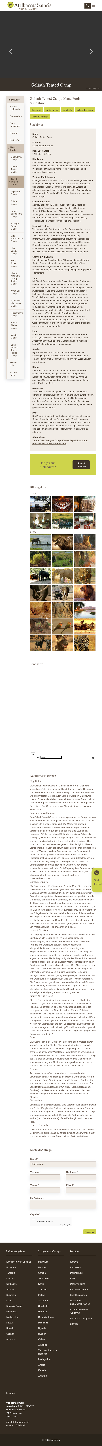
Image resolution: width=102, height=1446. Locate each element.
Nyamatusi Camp (16, 292)
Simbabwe (14, 100)
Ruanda (10, 1328)
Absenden (89, 1231)
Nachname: (72, 1172)
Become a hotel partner (81, 1318)
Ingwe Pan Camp (16, 193)
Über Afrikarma (77, 1284)
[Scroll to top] (96, 1440)
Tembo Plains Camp (14, 325)
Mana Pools (13, 148)
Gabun (41, 1339)
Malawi (9, 1322)
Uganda (10, 1334)
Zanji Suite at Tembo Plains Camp (14, 350)
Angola (41, 1365)
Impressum (75, 1267)
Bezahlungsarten (78, 1295)
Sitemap (74, 1324)
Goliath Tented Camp (14, 182)
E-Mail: (70, 1185)
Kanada (42, 1370)
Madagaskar (12, 1317)
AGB (72, 1278)
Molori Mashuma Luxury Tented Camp (15, 278)
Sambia (10, 1289)
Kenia (9, 1300)
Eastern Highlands (15, 107)
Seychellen (43, 1306)
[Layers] (93, 758)
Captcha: (35, 1214)
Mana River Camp (14, 263)
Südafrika (11, 1295)
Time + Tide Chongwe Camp (46, 440)
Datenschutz (76, 1273)
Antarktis (10, 1339)
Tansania (10, 1273)
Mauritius (42, 1311)
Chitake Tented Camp (14, 169)
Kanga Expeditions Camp (75, 440)
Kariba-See (15, 140)
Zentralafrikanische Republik (47, 1352)
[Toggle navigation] (94, 5)
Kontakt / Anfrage (39, 116)
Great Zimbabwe (15, 124)
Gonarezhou (16, 116)
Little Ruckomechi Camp (17, 238)
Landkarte (67, 109)
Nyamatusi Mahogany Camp (16, 303)
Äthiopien (42, 1345)
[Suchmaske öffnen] (87, 6)
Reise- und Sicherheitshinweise (80, 1302)
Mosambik (11, 1311)
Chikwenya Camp (16, 158)
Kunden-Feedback (79, 1289)
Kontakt (74, 1262)
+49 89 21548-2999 (15, 1425)
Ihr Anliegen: (37, 1198)
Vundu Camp (59, 443)
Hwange (14, 133)
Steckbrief (36, 109)
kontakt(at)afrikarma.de (17, 1422)
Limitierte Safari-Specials (18, 1262)
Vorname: (35, 1172)
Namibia (10, 1278)
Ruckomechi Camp (42, 443)
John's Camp (14, 202)
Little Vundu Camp (14, 251)
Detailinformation (85, 109)
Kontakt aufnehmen (81, 464)
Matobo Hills (13, 364)
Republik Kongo (14, 1306)
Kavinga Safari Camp (15, 226)
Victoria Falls (13, 373)
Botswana (11, 1267)
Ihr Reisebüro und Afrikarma (79, 1311)
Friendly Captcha (65, 1225)
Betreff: (34, 1159)
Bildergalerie (52, 109)
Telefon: (35, 1185)
